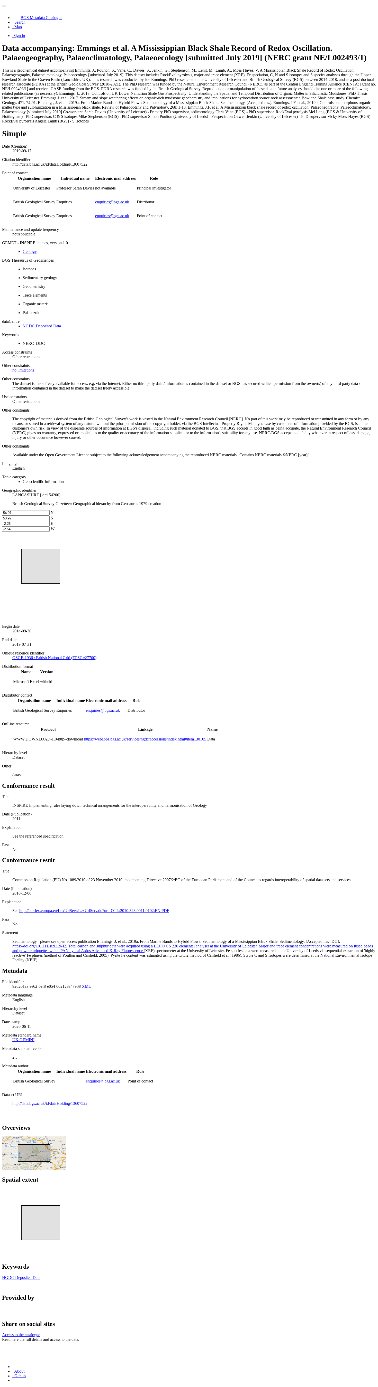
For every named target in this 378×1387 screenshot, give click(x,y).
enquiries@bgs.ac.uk (112, 202)
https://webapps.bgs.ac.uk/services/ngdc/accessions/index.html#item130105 (145, 739)
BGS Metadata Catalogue (41, 17)
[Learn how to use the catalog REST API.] (12, 1380)
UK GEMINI (23, 1040)
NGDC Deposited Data (42, 326)
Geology (30, 251)
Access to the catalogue (21, 1335)
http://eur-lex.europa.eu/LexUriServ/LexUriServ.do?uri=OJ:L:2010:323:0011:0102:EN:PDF (94, 910)
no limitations (23, 370)
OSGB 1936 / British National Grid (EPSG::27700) (54, 658)
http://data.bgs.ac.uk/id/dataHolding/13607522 (49, 1103)
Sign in (19, 35)
